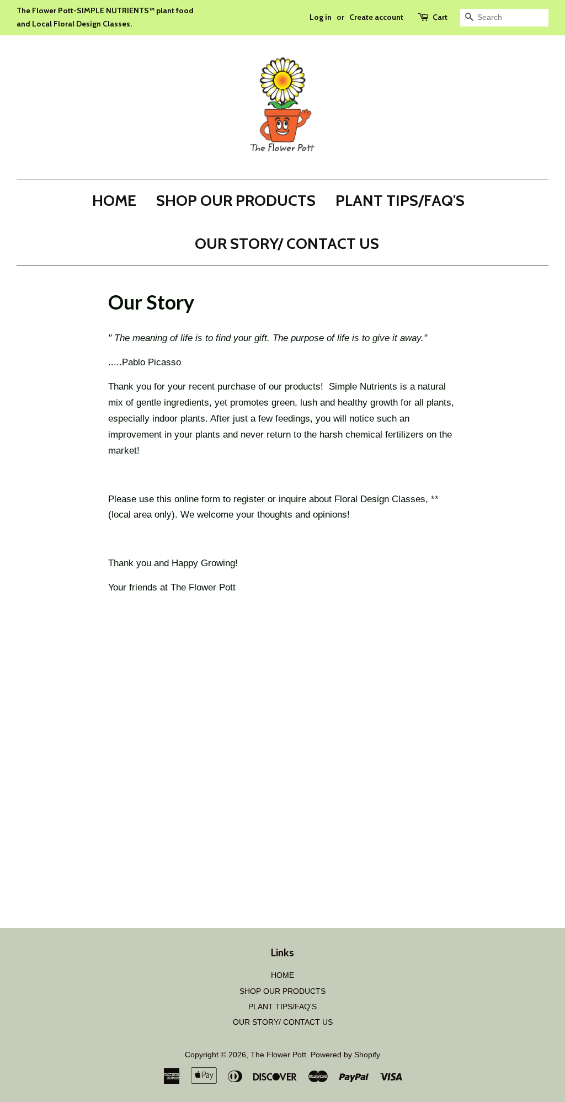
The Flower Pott (278, 1054)
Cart (440, 17)
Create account (376, 17)
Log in (321, 17)
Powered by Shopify (345, 1054)
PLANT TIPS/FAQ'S (400, 200)
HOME (114, 200)
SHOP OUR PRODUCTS (236, 200)
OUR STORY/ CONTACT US (287, 243)
